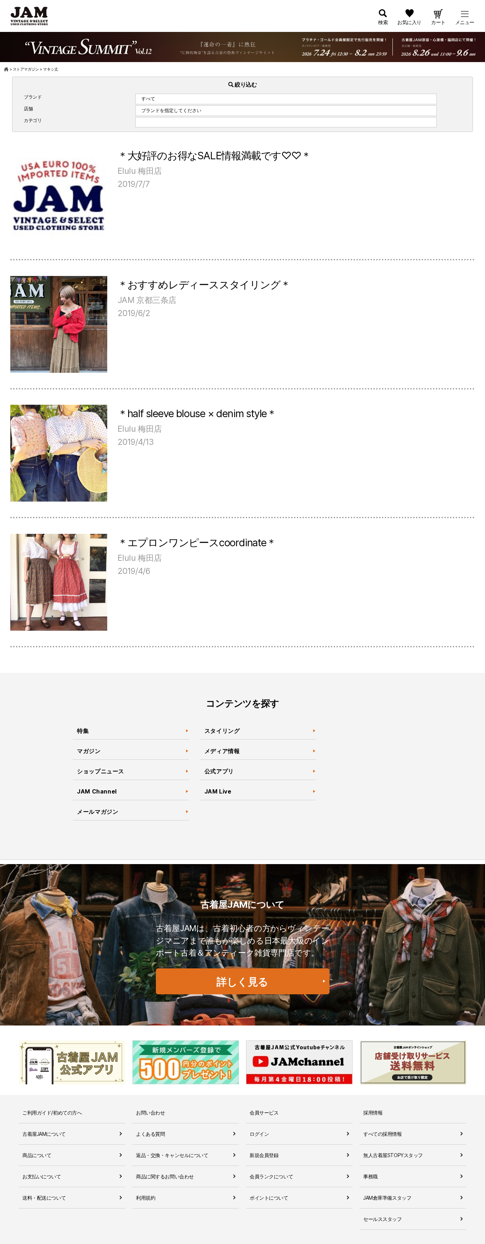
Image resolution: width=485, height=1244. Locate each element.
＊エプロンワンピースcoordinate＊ (197, 542)
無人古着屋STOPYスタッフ (393, 1155)
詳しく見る (242, 981)
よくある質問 (150, 1134)
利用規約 (145, 1198)
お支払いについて (41, 1176)
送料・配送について (44, 1198)
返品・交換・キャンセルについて (172, 1155)
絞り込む (245, 84)
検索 (383, 22)
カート (438, 22)
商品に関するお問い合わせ (165, 1176)
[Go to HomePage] (6, 69)
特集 (83, 730)
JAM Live (218, 791)
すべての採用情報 (382, 1134)
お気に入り (409, 22)
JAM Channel (97, 791)
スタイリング (222, 730)
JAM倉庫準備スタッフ (387, 1198)
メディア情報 (222, 750)
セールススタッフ (382, 1219)
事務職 (370, 1176)
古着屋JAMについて (44, 1134)
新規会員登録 (264, 1155)
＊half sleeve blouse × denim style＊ (197, 413)
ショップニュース (100, 771)
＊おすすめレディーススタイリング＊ (204, 284)
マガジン (89, 750)
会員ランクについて (271, 1176)
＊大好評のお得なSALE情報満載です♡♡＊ (214, 155)
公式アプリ (219, 771)
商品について (36, 1155)
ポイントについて (269, 1198)
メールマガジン (97, 811)
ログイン (259, 1134)
